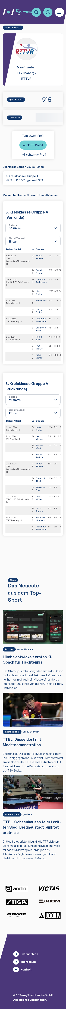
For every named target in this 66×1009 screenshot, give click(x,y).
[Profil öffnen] (47, 12)
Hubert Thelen (39, 257)
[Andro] (16, 889)
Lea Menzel (39, 437)
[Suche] (36, 12)
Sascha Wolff (39, 447)
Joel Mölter (39, 498)
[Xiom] (49, 901)
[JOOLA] (49, 915)
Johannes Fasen (41, 329)
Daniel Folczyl (39, 271)
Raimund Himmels (40, 519)
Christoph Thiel (40, 479)
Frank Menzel (39, 347)
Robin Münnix (39, 356)
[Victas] (49, 889)
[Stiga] (16, 902)
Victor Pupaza (39, 510)
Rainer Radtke (39, 456)
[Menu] (59, 12)
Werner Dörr (41, 300)
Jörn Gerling (39, 292)
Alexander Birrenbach (41, 320)
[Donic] (16, 915)
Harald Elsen (39, 338)
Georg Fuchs (39, 311)
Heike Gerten (39, 428)
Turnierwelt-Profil (33, 135)
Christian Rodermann (41, 280)
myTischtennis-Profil (33, 154)
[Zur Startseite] (17, 12)
